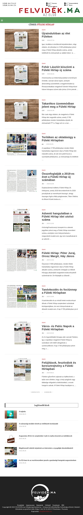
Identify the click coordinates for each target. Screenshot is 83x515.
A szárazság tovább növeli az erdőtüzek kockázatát (38, 424)
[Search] (81, 20)
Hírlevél (48, 505)
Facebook (56, 505)
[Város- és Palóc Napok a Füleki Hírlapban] (22, 333)
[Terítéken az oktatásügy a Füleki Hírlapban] (22, 144)
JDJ (43, 184)
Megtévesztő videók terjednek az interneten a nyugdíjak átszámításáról (46, 448)
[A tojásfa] (11, 414)
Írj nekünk (20, 505)
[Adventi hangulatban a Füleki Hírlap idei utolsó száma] (22, 220)
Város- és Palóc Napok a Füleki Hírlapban (58, 328)
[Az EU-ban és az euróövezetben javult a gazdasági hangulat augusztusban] (11, 463)
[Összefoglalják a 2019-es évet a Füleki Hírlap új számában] (22, 180)
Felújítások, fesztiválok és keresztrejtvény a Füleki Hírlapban (59, 365)
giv (43, 144)
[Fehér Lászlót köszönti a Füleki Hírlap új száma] (22, 74)
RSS (63, 505)
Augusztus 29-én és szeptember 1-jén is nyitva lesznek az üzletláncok (45, 436)
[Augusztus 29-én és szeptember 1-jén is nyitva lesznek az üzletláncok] (11, 439)
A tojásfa (22, 411)
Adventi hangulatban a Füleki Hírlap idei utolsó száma (58, 216)
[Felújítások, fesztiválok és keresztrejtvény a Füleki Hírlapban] (22, 369)
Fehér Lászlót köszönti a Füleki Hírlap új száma (58, 69)
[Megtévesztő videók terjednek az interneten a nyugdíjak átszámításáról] (11, 451)
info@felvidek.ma (45, 511)
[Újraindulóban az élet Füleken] (22, 40)
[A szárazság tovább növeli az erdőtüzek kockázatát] (11, 427)
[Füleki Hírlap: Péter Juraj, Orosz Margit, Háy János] (22, 260)
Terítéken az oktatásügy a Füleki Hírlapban (58, 139)
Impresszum (30, 505)
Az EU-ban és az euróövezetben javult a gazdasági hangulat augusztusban (47, 460)
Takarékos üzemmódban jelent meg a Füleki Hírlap (59, 105)
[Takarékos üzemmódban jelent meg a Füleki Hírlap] (22, 110)
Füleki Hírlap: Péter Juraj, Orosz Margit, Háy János (59, 255)
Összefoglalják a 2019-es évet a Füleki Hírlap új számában (58, 177)
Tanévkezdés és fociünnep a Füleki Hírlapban (59, 291)
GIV (43, 40)
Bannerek (39, 505)
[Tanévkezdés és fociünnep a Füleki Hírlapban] (22, 296)
